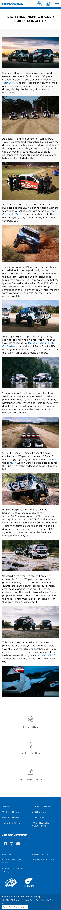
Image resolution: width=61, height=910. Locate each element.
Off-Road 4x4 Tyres (44, 860)
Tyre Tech (38, 817)
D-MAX (52, 459)
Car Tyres (8, 854)
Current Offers (42, 806)
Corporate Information (13, 897)
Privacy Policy (33, 897)
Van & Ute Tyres (41, 854)
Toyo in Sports (11, 823)
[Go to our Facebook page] (5, 844)
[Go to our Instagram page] (11, 844)
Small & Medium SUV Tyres (14, 861)
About (6, 806)
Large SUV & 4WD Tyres (12, 870)
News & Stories (11, 817)
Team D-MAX (10, 82)
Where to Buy (10, 812)
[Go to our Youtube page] (18, 844)
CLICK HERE (45, 655)
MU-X (13, 462)
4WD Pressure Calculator (40, 824)
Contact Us (39, 812)
